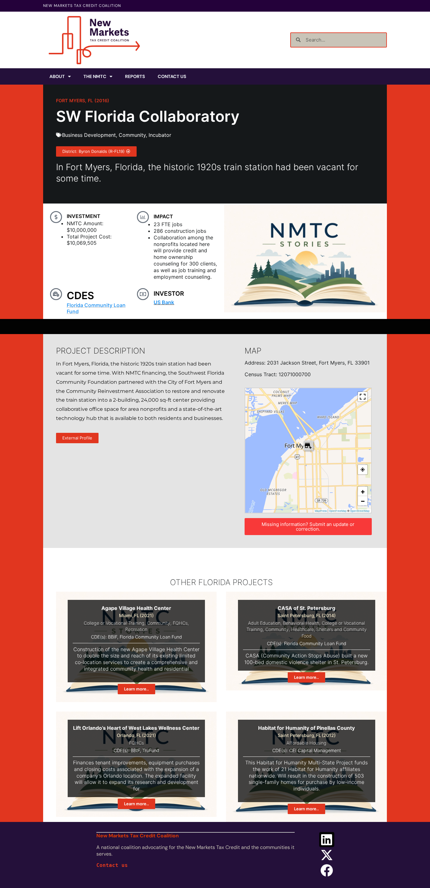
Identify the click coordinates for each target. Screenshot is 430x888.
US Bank (164, 302)
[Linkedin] (326, 839)
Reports (135, 76)
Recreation (136, 629)
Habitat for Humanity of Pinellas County (306, 728)
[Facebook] (326, 870)
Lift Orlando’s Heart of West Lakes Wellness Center (136, 728)
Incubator (160, 135)
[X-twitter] (326, 855)
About (57, 76)
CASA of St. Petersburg (306, 608)
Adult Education (264, 623)
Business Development (89, 135)
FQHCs (180, 623)
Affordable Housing (306, 743)
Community (132, 135)
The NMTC (94, 76)
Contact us (112, 865)
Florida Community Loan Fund (96, 308)
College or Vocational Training (114, 623)
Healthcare (302, 629)
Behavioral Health (301, 623)
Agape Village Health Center (136, 608)
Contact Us (172, 76)
